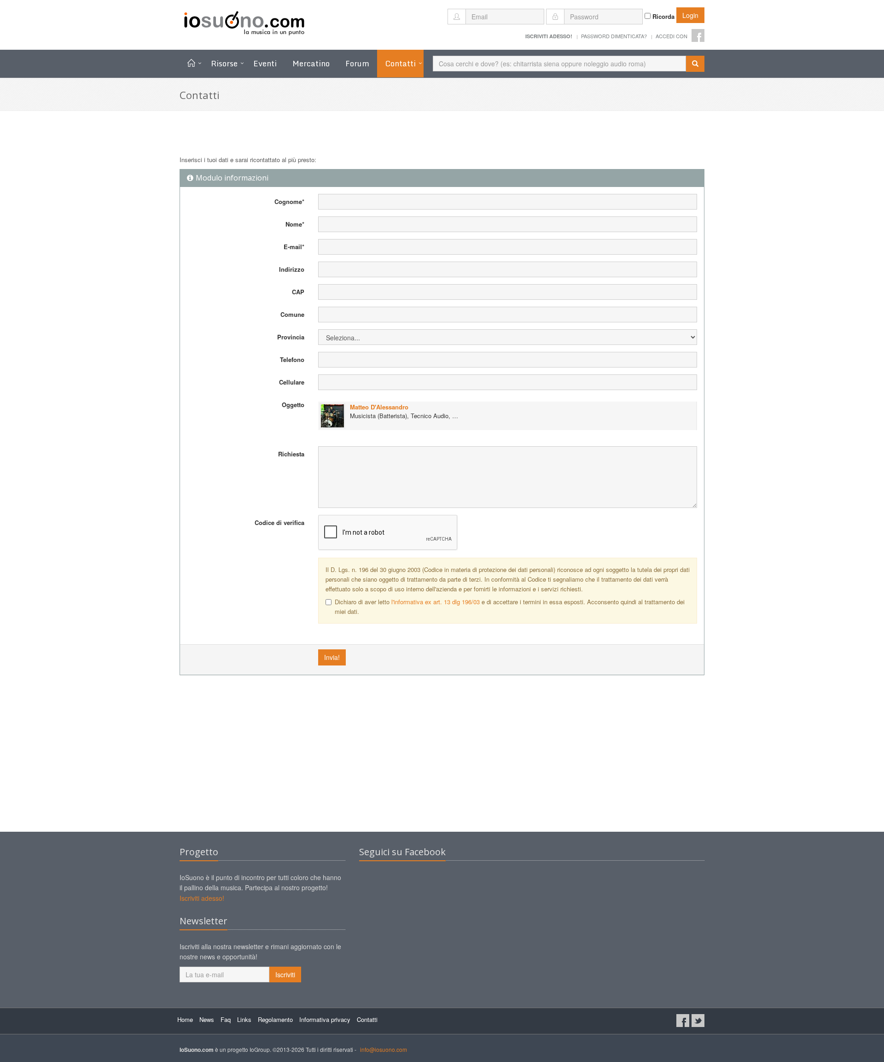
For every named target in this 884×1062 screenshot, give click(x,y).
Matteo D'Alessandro (379, 407)
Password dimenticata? (614, 36)
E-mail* (294, 246)
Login (690, 15)
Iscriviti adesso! (202, 898)
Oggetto (293, 404)
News (206, 1019)
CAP (298, 291)
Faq (226, 1019)
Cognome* (289, 201)
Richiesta (291, 453)
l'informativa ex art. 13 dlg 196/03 (435, 601)
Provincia (290, 337)
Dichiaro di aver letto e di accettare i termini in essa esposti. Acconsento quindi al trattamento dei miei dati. (510, 606)
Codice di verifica (279, 522)
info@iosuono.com (383, 1049)
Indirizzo (291, 269)
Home (185, 1019)
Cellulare (291, 382)
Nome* (294, 224)
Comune (292, 314)
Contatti (400, 63)
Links (244, 1019)
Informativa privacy (324, 1019)
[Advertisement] (442, 758)
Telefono (292, 359)
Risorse (224, 63)
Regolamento (275, 1019)
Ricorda (663, 16)
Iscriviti (285, 974)
